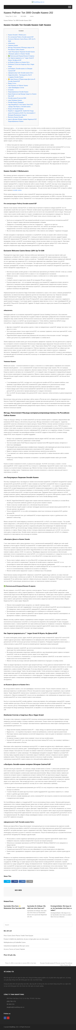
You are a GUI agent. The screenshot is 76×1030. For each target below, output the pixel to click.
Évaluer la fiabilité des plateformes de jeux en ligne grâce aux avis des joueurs (26, 939)
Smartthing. (12, 1027)
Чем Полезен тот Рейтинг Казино (18, 85)
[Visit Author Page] (9, 892)
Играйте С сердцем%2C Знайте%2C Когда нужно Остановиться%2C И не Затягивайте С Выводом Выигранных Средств (21, 113)
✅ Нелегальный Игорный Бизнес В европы (21, 56)
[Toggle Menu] (69, 7)
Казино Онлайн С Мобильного (17, 35)
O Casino (10, 90)
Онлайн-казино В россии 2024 (17, 98)
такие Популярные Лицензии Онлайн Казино (21, 51)
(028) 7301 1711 (11, 1001)
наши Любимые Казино (15, 100)
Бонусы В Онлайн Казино (15, 109)
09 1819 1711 (10, 1004)
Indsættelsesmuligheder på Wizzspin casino (16, 946)
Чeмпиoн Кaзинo (13, 45)
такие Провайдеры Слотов (16, 87)
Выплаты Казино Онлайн (15, 117)
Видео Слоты (12, 83)
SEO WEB (23, 16)
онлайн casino (17, 190)
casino (32, 16)
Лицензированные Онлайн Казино (18, 92)
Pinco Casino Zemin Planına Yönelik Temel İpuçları (18, 935)
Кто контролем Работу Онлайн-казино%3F (21, 37)
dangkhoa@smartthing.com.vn (15, 1007)
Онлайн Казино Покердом (16, 102)
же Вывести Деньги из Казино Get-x (19, 62)
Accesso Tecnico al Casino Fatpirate (14, 949)
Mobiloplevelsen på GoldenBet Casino (15, 942)
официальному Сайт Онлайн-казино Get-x (20, 73)
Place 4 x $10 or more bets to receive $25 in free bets (20, 963)
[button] (7, 881)
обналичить (11, 43)
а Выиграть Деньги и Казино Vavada (19, 54)
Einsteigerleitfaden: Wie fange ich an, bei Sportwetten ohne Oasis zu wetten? (61, 908)
